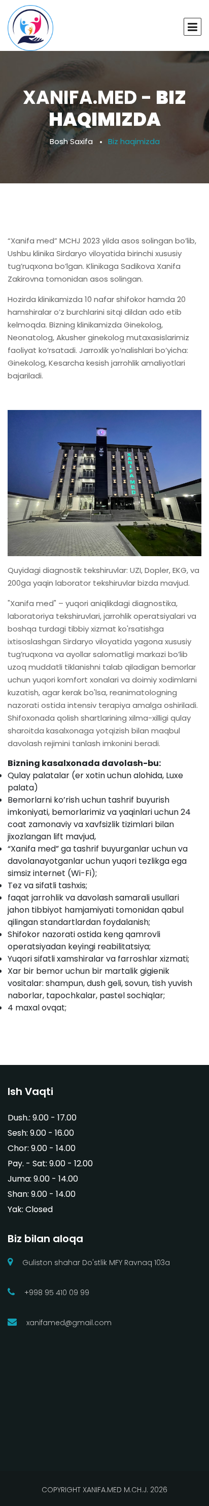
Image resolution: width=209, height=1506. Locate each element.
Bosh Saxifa (71, 141)
